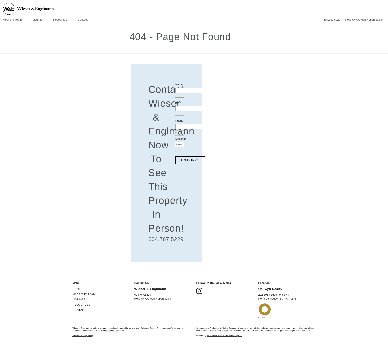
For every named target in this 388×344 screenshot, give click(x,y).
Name (179, 84)
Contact (83, 19)
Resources (60, 19)
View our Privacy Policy (82, 335)
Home (76, 288)
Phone (179, 120)
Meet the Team (12, 19)
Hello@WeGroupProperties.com (364, 19)
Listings (78, 299)
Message (180, 138)
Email (178, 102)
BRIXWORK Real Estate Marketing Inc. (224, 335)
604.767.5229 (332, 19)
